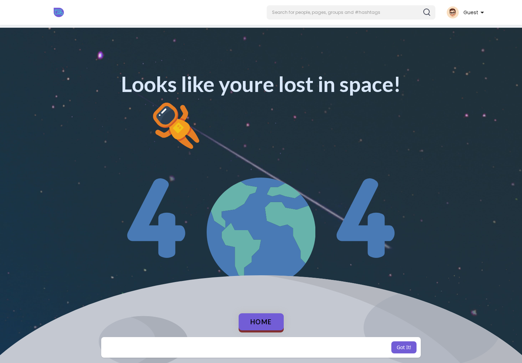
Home (261, 322)
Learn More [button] (312, 347)
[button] (351, 12)
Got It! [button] (404, 347)
